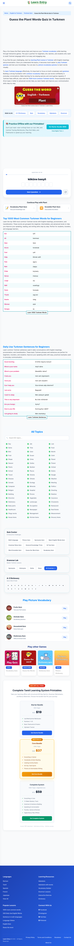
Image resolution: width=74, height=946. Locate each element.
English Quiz (7, 924)
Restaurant (54, 506)
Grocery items (55, 517)
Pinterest (43, 920)
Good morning (9, 362)
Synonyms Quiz (39, 540)
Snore (6, 248)
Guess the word (8, 927)
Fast (5, 252)
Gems (10, 448)
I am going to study (11, 413)
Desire (6, 299)
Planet (53, 459)
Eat (5, 233)
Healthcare (12, 509)
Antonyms (22, 568)
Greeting (54, 490)
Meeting (54, 482)
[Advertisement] (37, 36)
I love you (7, 381)
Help (5, 257)
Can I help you (9, 385)
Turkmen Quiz (28, 13)
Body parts (12, 506)
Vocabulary (41, 113)
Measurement (55, 513)
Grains (53, 471)
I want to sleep (9, 395)
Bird (9, 451)
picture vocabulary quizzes (47, 65)
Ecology (32, 482)
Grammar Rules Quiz (14, 545)
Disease (11, 479)
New (5, 243)
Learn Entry (6, 939)
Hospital (32, 490)
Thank (6, 295)
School (10, 471)
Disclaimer (57, 937)
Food (52, 448)
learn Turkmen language (13, 71)
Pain (5, 262)
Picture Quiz (26, 540)
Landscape (33, 502)
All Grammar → (50, 568)
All (5, 238)
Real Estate (55, 509)
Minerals (32, 486)
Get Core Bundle (37, 774)
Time (31, 448)
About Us (48, 942)
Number (32, 467)
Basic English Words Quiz (57, 540)
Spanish (5, 888)
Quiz (31, 113)
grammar (66, 71)
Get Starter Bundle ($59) (57, 127)
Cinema (32, 475)
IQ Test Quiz (50, 545)
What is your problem (11, 371)
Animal (53, 467)
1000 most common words (12, 910)
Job (31, 444)
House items (12, 517)
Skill (5, 285)
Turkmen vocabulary (49, 51)
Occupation (33, 506)
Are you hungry (9, 404)
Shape (10, 459)
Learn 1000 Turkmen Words (37, 312)
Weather (54, 479)
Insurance (54, 498)
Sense (6, 276)
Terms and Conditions (44, 937)
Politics (53, 486)
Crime (32, 459)
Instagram (43, 913)
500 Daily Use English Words (12, 913)
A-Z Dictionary (21, 113)
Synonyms (11, 568)
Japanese (6, 895)
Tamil (4, 885)
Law (52, 444)
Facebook (43, 910)
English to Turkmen (16, 13)
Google (53, 475)
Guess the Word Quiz (32, 550)
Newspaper (33, 509)
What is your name (10, 366)
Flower (53, 463)
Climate (32, 479)
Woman (7, 304)
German (5, 881)
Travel (10, 475)
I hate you (7, 376)
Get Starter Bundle (37, 733)
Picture (32, 494)
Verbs (32, 568)
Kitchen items (34, 517)
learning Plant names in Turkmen (42, 60)
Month (53, 451)
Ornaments (54, 502)
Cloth (53, 455)
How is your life (9, 409)
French (5, 892)
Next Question (32, 192)
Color (31, 451)
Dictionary (41, 899)
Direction (11, 498)
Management (34, 513)
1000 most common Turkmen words (41, 78)
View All (5, 899)
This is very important (11, 399)
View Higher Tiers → (58, 131)
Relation (54, 494)
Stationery (11, 502)
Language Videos (9, 920)
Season (10, 463)
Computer (11, 486)
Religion (11, 490)
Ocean (32, 455)
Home (6, 13)
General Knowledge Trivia (34, 545)
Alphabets (53, 113)
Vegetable (33, 498)
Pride (6, 271)
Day (9, 444)
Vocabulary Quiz (48, 550)
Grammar (64, 113)
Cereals (10, 482)
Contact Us (67, 937)
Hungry (6, 309)
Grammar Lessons (44, 892)
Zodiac (32, 463)
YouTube (43, 917)
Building (11, 494)
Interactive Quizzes (44, 895)
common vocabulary (33, 74)
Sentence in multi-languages (12, 917)
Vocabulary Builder (44, 888)
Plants (10, 467)
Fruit (9, 455)
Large (6, 280)
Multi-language (13, 540)
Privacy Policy (30, 937)
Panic (6, 290)
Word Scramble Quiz (14, 550)
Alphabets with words (45, 885)
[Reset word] (65, 192)
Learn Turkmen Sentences (37, 417)
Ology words (12, 513)
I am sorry (7, 390)
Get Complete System (37, 818)
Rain (5, 266)
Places (32, 471)
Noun (40, 568)
